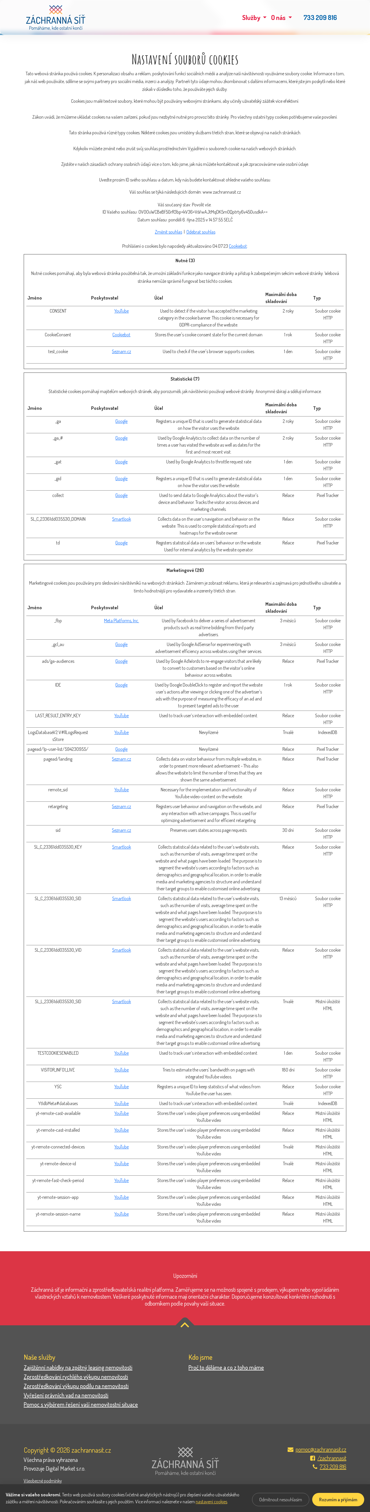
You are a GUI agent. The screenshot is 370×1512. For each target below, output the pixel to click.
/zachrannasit (331, 1458)
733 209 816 (320, 17)
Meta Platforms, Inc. (121, 620)
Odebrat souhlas (200, 232)
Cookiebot (238, 246)
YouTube (121, 311)
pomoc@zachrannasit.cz (321, 1449)
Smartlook (121, 519)
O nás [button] (279, 17)
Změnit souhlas (168, 232)
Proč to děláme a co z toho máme (226, 1367)
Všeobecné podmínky (43, 1481)
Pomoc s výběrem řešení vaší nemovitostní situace (81, 1404)
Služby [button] (252, 17)
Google (121, 421)
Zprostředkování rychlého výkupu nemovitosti (76, 1376)
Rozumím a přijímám (338, 1499)
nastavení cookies (211, 1501)
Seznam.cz (121, 351)
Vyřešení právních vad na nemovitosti (66, 1395)
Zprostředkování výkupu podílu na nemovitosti (76, 1385)
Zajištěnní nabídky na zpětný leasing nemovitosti (78, 1367)
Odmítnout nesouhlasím (280, 1499)
